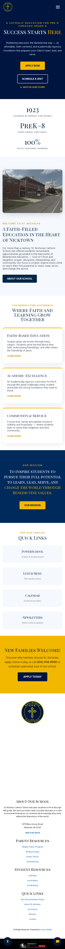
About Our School (19, 278)
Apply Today (32, 676)
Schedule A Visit (32, 78)
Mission (32, 914)
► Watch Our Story (32, 86)
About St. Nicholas (32, 904)
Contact (32, 919)
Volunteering (32, 861)
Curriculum (32, 909)
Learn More (14, 355)
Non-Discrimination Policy (32, 899)
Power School (32, 856)
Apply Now (32, 65)
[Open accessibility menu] (7, 941)
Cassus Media (46, 929)
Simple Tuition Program (32, 847)
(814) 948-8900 (32, 832)
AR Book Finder (32, 852)
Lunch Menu (32, 880)
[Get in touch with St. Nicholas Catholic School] (57, 941)
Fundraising (32, 885)
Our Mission (32, 505)
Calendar (32, 875)
